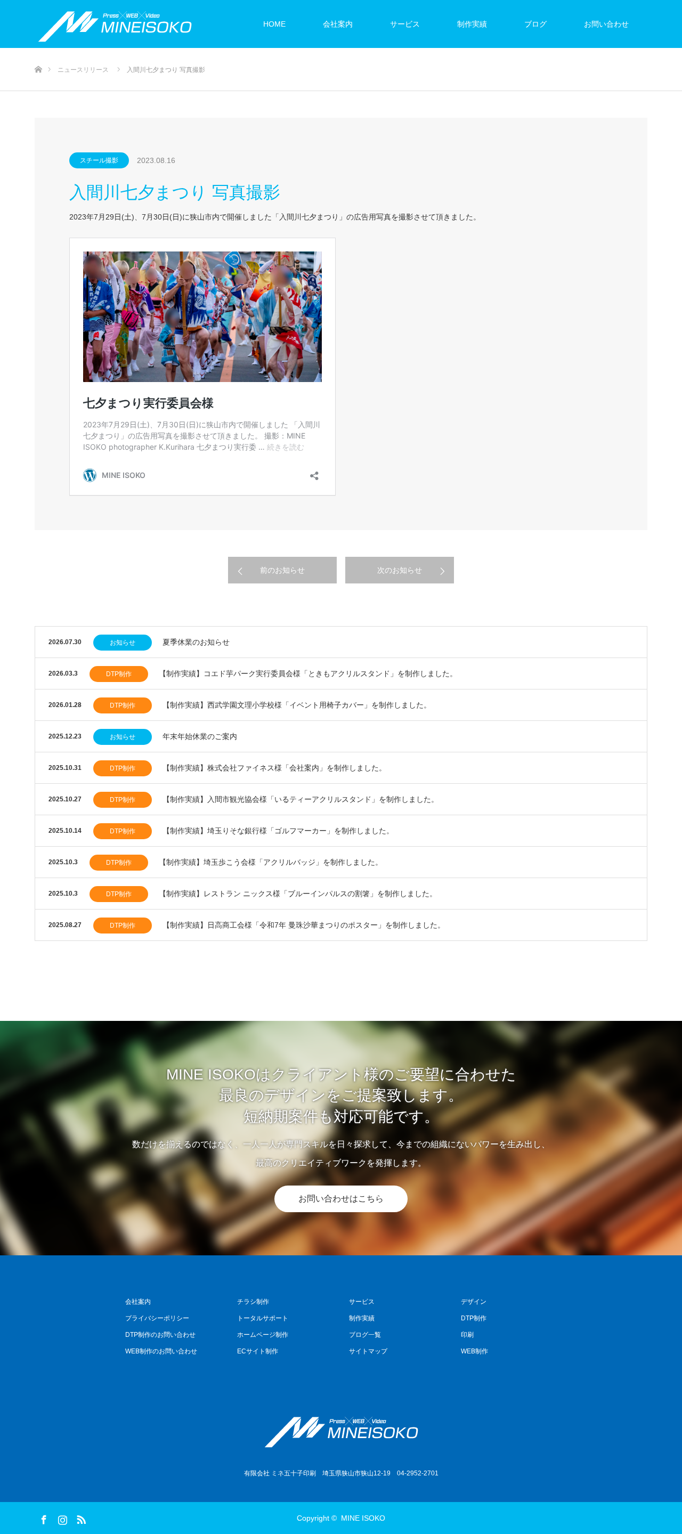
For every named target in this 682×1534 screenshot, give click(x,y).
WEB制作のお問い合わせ (161, 1351)
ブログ (535, 24)
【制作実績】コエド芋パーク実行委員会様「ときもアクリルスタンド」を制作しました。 (308, 673)
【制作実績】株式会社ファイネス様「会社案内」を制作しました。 (274, 768)
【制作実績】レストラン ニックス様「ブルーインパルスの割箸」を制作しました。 (298, 893)
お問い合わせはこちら (341, 1198)
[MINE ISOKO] (341, 1430)
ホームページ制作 (262, 1334)
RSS (80, 1517)
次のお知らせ (399, 570)
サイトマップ (368, 1351)
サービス (405, 24)
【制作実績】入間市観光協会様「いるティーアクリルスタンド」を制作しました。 (301, 799)
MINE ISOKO (363, 1518)
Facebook (43, 1517)
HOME (274, 24)
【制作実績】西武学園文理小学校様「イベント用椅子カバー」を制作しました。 (297, 705)
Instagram (61, 1517)
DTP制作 (119, 674)
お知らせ (122, 642)
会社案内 (338, 24)
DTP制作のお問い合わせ (160, 1334)
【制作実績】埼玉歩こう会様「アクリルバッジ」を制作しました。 (271, 862)
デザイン (473, 1301)
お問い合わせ (606, 24)
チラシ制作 (253, 1301)
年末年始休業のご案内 (200, 736)
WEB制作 (474, 1351)
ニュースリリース (83, 70)
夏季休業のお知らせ (196, 642)
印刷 (467, 1334)
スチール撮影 (99, 160)
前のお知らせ (282, 570)
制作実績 (472, 24)
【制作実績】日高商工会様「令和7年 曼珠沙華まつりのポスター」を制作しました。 (304, 925)
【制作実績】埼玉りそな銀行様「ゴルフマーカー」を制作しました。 (278, 830)
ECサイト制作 (257, 1351)
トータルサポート (262, 1318)
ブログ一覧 (365, 1334)
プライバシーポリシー (157, 1318)
